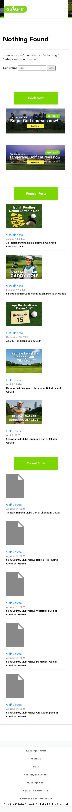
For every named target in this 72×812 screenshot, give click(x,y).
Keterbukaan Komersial (36, 798)
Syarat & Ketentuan (36, 790)
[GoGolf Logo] (15, 9)
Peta (36, 766)
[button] (66, 10)
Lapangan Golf (36, 750)
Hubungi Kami (36, 782)
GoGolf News (14, 235)
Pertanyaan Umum (36, 774)
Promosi (36, 758)
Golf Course (14, 380)
